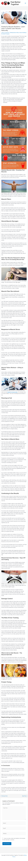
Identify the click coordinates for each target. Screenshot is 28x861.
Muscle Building (22, 32)
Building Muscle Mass (14, 32)
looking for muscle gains (12, 392)
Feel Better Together (16, 3)
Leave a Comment (5, 32)
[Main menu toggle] (25, 3)
